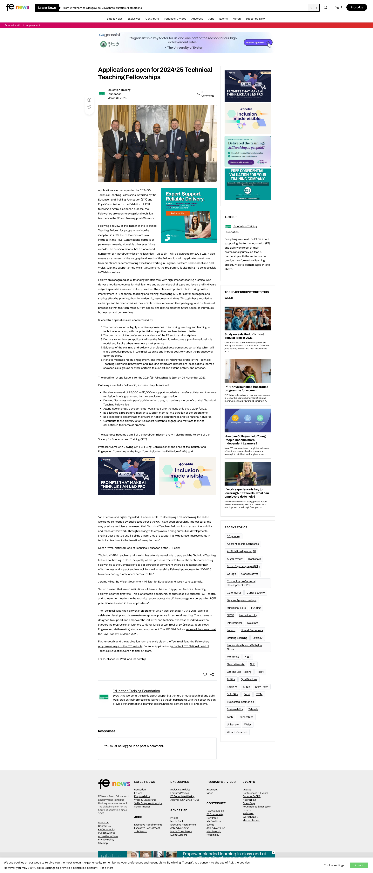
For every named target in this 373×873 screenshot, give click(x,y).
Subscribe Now (255, 18)
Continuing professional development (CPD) (241, 583)
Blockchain (254, 559)
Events (223, 18)
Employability (142, 796)
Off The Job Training (239, 671)
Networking (249, 799)
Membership (214, 831)
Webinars (248, 813)
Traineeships (245, 717)
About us (103, 822)
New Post (212, 817)
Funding (256, 607)
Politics (231, 679)
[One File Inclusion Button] (187, 493)
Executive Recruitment (147, 828)
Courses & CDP (252, 796)
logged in (128, 746)
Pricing (174, 817)
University (233, 724)
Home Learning (248, 615)
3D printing (233, 536)
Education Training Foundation (136, 691)
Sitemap (103, 843)
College (231, 574)
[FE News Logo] (17, 7)
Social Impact (142, 806)
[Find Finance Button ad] (248, 151)
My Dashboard (215, 821)
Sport (247, 694)
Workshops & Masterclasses (251, 818)
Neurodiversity (236, 664)
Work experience (237, 732)
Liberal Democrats (252, 630)
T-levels (253, 709)
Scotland (232, 687)
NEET (248, 656)
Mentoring (233, 656)
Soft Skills (232, 694)
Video (210, 793)
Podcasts (212, 789)
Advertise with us (108, 836)
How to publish (215, 810)
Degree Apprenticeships (241, 600)
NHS (252, 664)
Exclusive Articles (180, 789)
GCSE (230, 615)
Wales (248, 724)
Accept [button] (359, 865)
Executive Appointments (148, 824)
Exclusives (134, 18)
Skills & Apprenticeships (148, 803)
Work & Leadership (145, 799)
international (234, 623)
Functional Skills (236, 607)
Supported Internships (240, 702)
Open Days (249, 803)
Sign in (339, 7)
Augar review (235, 559)
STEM (259, 694)
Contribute (152, 18)
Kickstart (252, 623)
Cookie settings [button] (334, 865)
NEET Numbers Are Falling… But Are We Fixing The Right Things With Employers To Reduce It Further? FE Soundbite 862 (137, 8)
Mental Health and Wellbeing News (244, 647)
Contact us (104, 826)
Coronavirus (234, 592)
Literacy (257, 638)
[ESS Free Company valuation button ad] (248, 184)
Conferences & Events (255, 793)
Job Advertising (179, 828)
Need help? (213, 834)
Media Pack (177, 821)
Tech (230, 717)
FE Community (106, 829)
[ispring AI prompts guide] (126, 493)
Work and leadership (133, 659)
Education (140, 789)
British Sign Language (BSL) (243, 566)
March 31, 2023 (116, 98)
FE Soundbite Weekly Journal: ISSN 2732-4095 (185, 798)
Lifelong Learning (237, 638)
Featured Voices (179, 793)
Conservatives (249, 574)
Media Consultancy (181, 831)
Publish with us (106, 832)
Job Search (140, 831)
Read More (106, 868)
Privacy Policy (106, 839)
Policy (260, 671)
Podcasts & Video (175, 18)
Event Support (178, 834)
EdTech (138, 793)
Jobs (211, 18)
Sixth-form (261, 687)
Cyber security (256, 592)
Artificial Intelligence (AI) (241, 551)
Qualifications (249, 679)
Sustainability (235, 709)
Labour (231, 630)
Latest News (115, 18)
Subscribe (356, 7)
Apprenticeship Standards (243, 543)
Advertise (197, 18)
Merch (237, 18)
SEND (246, 687)
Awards (247, 789)
